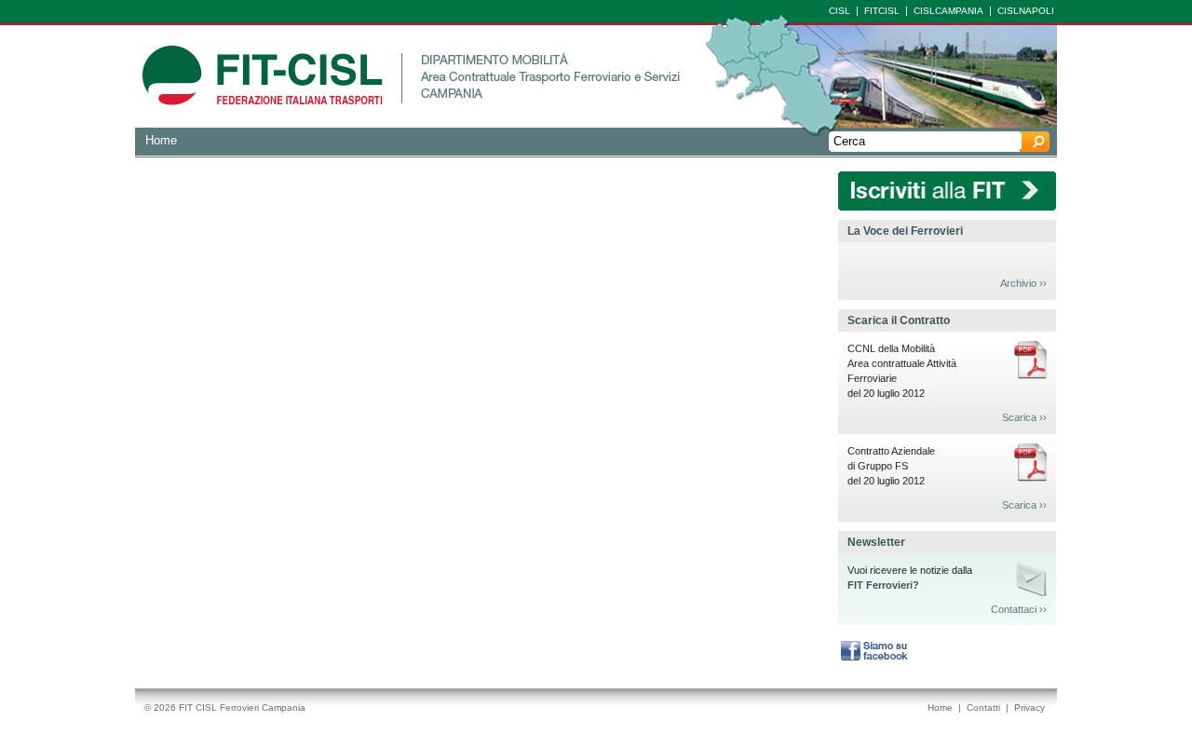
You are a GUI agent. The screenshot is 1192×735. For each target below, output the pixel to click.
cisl (839, 11)
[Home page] (263, 123)
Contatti (983, 707)
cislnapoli (1025, 11)
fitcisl (882, 11)
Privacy (1029, 707)
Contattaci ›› (1019, 609)
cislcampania (948, 11)
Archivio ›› (1023, 283)
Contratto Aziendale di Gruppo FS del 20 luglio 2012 (891, 465)
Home (161, 140)
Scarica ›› (1024, 417)
